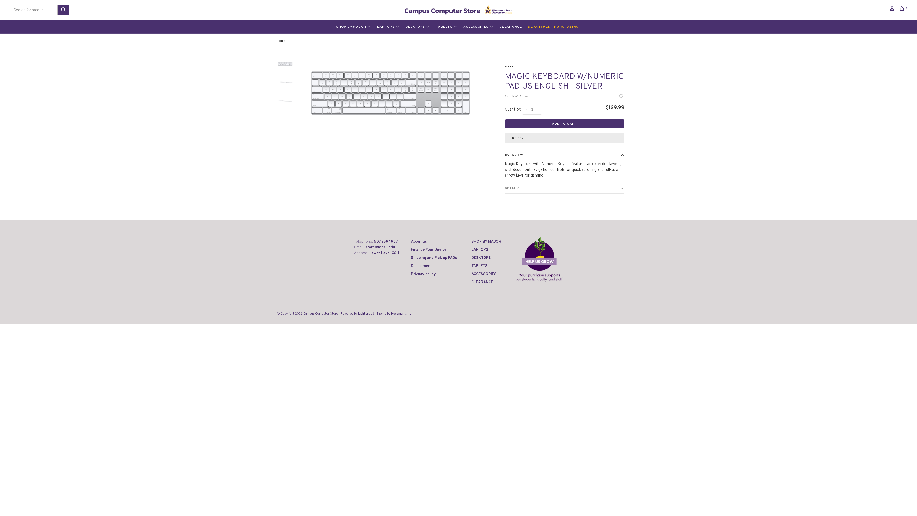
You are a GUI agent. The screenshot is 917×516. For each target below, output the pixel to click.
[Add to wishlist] (621, 97)
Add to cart (564, 124)
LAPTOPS (386, 27)
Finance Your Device (429, 249)
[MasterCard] (624, 316)
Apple (509, 66)
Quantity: (513, 109)
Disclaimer (420, 266)
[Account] (893, 10)
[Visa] (630, 316)
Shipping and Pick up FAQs (434, 258)
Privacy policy (423, 274)
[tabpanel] (390, 93)
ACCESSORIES (475, 27)
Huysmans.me (401, 314)
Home (281, 41)
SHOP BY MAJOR (351, 27)
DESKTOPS (415, 27)
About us (419, 241)
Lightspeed (366, 314)
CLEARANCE (511, 27)
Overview (514, 155)
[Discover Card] (637, 316)
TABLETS (444, 27)
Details (512, 188)
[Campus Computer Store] (539, 259)
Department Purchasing (553, 27)
